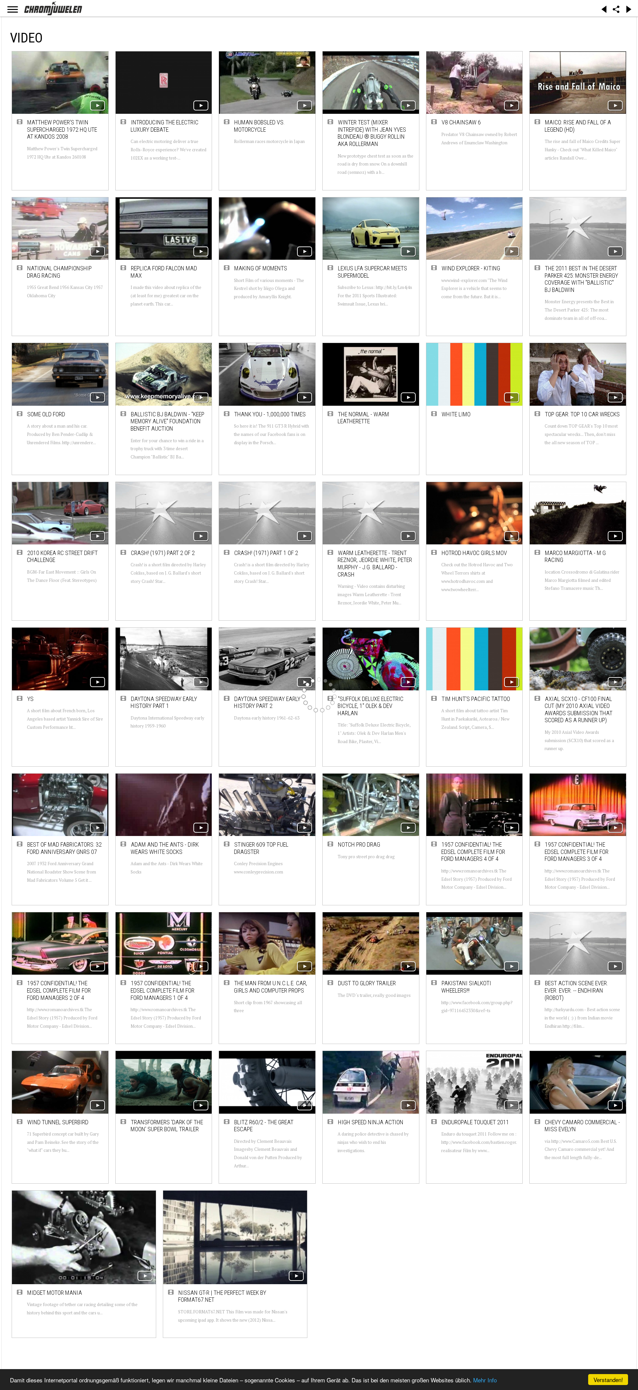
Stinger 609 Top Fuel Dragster (261, 848)
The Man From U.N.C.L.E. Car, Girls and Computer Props (270, 987)
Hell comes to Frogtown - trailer (372, 1265)
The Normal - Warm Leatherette (363, 418)
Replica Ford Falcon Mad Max (164, 272)
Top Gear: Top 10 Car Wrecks (582, 414)
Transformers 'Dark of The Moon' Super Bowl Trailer (167, 1126)
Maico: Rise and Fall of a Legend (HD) (578, 126)
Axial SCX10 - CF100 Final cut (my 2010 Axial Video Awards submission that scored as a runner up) (578, 709)
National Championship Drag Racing (59, 272)
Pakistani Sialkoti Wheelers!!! (466, 987)
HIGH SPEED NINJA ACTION (370, 1122)
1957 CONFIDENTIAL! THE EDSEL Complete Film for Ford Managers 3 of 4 (576, 851)
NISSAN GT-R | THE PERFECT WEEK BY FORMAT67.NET (164, 1265)
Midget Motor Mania (54, 1261)
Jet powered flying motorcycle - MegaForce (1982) (266, 1269)
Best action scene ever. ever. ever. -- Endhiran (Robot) (576, 990)
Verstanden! (608, 1379)
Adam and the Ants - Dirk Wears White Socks (165, 848)
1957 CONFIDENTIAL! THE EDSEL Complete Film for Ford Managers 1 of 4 (162, 990)
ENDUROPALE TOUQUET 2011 (475, 1122)
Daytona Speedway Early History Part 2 (267, 702)
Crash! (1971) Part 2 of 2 (163, 552)
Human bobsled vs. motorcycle (259, 126)
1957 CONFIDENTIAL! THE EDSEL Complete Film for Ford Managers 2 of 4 (59, 990)
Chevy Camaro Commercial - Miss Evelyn (582, 1126)
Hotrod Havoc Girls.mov (474, 552)
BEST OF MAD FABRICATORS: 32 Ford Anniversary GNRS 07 (64, 848)
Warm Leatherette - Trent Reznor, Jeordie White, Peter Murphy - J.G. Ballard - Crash (375, 563)
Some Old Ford (46, 414)
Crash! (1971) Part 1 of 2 (266, 552)
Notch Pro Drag (359, 844)
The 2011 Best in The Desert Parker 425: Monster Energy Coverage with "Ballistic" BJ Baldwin (581, 279)
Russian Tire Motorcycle (475, 1261)
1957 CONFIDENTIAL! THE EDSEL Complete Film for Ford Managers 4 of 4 (473, 851)
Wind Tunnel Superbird (57, 1122)
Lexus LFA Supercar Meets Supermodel (372, 272)
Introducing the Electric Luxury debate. (164, 126)
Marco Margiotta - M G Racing (575, 556)
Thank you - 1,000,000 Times (270, 414)
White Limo (456, 414)
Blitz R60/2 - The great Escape (263, 1126)
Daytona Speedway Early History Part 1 (164, 702)
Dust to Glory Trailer (367, 983)
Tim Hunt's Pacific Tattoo (476, 698)
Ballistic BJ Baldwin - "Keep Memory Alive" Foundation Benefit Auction (167, 421)
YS (30, 698)
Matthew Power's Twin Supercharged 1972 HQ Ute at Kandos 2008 (62, 129)
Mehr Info (485, 1380)
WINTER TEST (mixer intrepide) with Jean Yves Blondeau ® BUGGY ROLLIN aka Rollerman (372, 133)
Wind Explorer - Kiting (471, 268)
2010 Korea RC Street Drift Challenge (62, 556)
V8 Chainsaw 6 (461, 122)
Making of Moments (260, 268)
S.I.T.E (552, 1261)
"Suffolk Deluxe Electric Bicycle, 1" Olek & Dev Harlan (370, 706)
